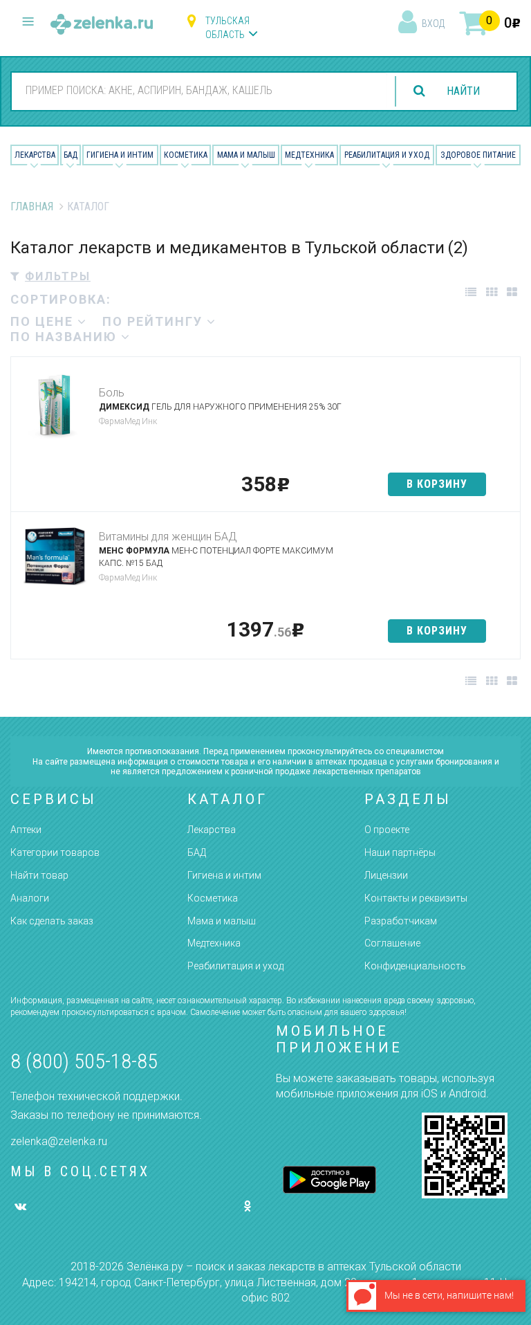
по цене (43, 321)
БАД (70, 155)
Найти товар (39, 875)
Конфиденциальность (415, 965)
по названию (65, 336)
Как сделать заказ (51, 920)
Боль (111, 392)
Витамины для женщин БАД (168, 536)
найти (463, 91)
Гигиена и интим (224, 875)
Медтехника (309, 155)
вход (433, 23)
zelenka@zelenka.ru (58, 1141)
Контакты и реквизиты (415, 898)
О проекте (386, 829)
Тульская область (227, 27)
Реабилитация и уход (386, 155)
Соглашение (392, 943)
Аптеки (25, 829)
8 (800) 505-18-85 (84, 1061)
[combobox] (199, 91)
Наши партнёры (400, 852)
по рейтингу (154, 321)
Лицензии (386, 875)
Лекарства (35, 155)
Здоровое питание (478, 155)
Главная (31, 206)
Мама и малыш (246, 155)
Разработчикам (400, 920)
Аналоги (29, 898)
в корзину (437, 484)
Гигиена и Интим (119, 155)
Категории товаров (55, 852)
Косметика (185, 155)
